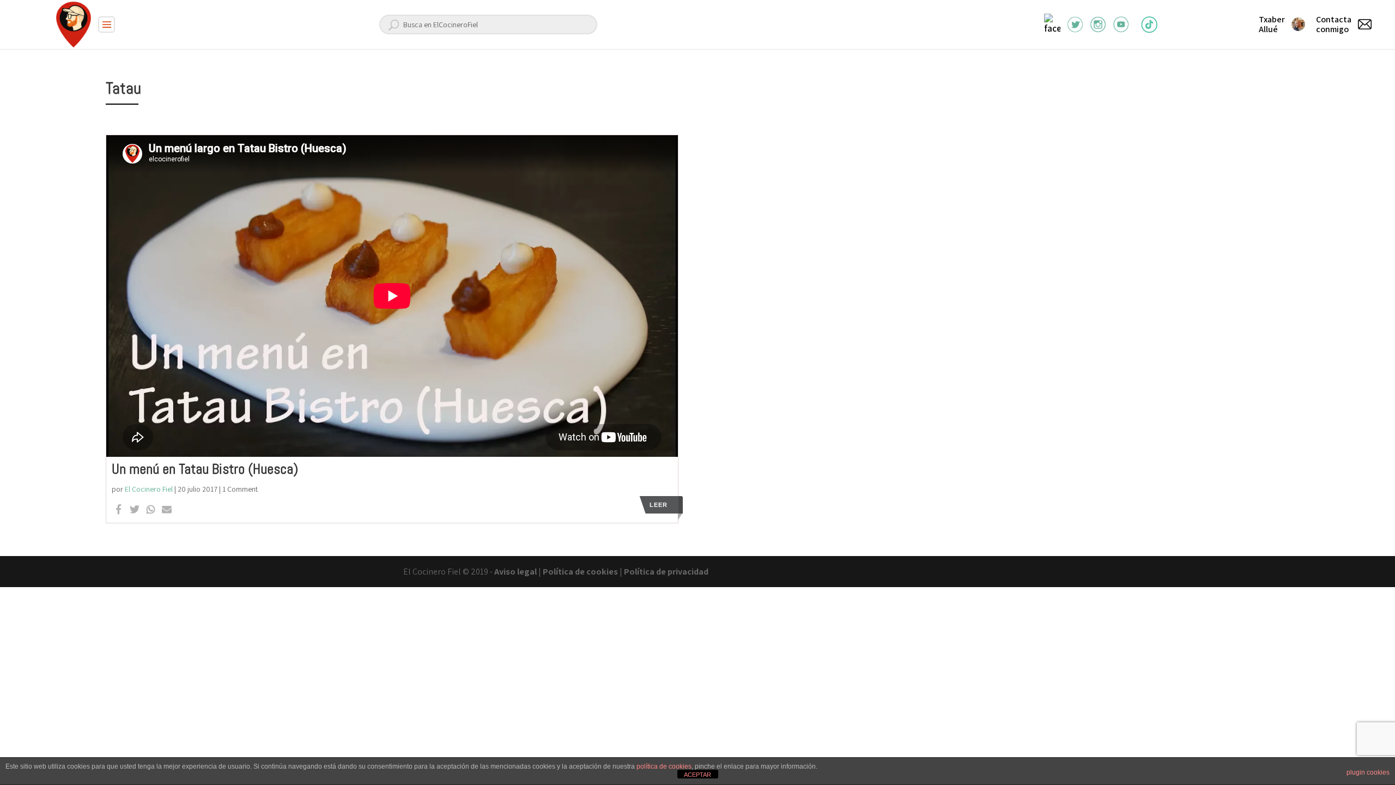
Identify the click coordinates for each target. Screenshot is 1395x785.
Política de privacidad (666, 571)
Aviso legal (515, 571)
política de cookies (664, 766)
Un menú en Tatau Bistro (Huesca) (205, 469)
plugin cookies (1368, 772)
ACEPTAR (697, 774)
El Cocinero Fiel (149, 489)
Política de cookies (580, 571)
